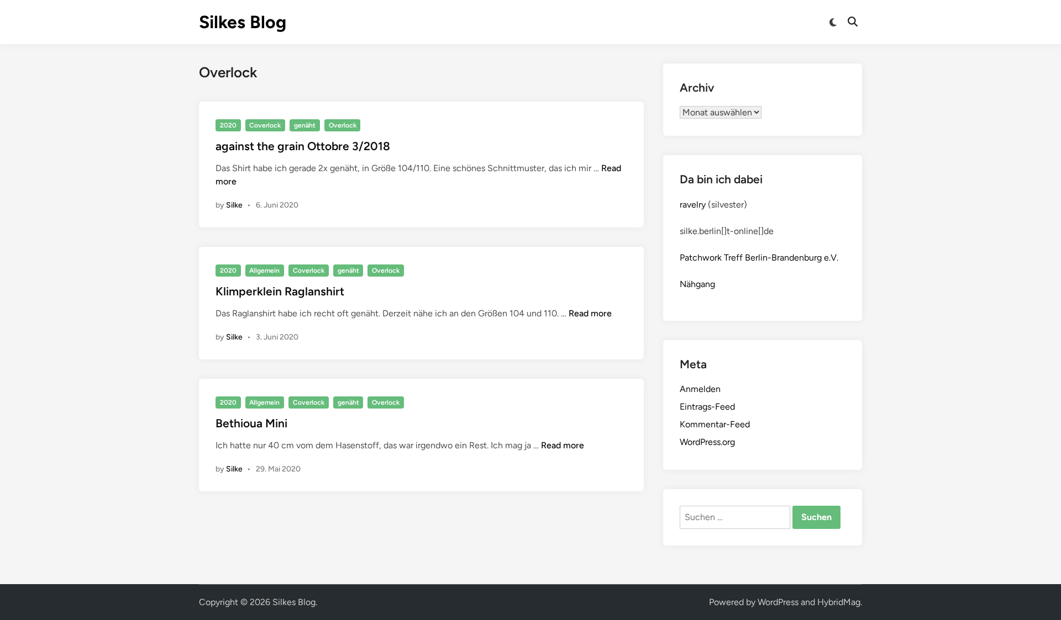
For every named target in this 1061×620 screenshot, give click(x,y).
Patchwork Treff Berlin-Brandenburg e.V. (759, 257)
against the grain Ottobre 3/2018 (303, 146)
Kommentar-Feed (715, 424)
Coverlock (265, 125)
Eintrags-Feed (707, 406)
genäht (305, 125)
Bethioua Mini (251, 423)
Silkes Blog (242, 22)
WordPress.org (707, 442)
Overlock (342, 125)
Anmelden (700, 389)
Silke (234, 205)
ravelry (693, 204)
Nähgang (697, 284)
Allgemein (264, 270)
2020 (228, 125)
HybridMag (838, 602)
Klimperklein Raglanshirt (280, 291)
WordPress (778, 602)
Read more (590, 313)
